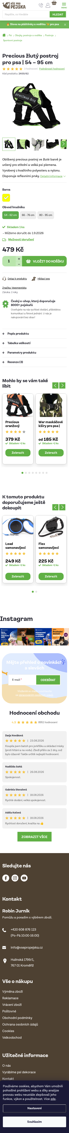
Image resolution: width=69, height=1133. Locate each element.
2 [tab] (26, 473)
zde (53, 1099)
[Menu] (64, 5)
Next (62, 385)
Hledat (58, 14)
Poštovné (9, 1011)
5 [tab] (36, 473)
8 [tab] (47, 473)
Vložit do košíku (48, 261)
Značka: (14, 288)
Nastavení (34, 1108)
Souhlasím (34, 1122)
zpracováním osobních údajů (36, 695)
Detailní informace (51, 176)
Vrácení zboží (12, 1005)
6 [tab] (40, 473)
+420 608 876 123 (23, 930)
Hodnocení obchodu (34, 712)
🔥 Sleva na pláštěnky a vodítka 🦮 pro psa (32, 24)
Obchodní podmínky (17, 1018)
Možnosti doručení (21, 239)
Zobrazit (18, 452)
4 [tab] (33, 473)
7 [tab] (43, 473)
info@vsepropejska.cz (27, 947)
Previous (55, 385)
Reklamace (10, 998)
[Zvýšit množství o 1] (19, 258)
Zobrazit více (34, 837)
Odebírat (48, 680)
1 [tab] (22, 473)
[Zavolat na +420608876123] (41, 5)
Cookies (8, 1031)
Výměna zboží (12, 991)
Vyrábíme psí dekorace (19, 1072)
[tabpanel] (18, 428)
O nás (6, 1065)
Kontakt (8, 1079)
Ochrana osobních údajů (20, 1024)
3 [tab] (29, 473)
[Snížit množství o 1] (19, 263)
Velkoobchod (12, 1037)
